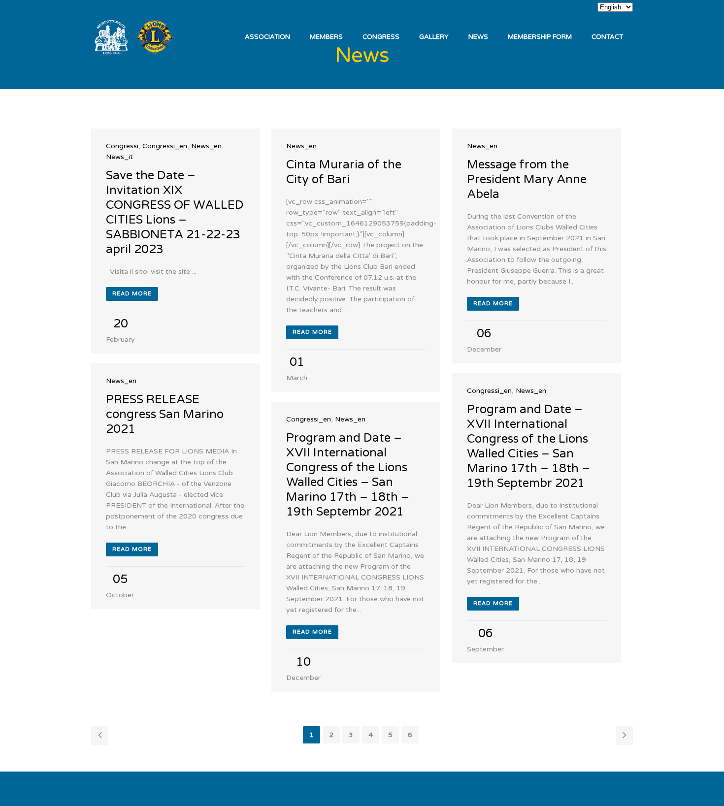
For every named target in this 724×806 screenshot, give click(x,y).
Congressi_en (164, 146)
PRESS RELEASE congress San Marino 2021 (165, 414)
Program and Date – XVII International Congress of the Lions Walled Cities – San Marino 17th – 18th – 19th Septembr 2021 (528, 446)
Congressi (122, 146)
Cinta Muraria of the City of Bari (343, 172)
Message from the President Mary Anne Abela (527, 179)
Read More (132, 293)
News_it (119, 157)
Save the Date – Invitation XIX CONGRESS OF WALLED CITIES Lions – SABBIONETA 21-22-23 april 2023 (175, 212)
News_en (206, 146)
